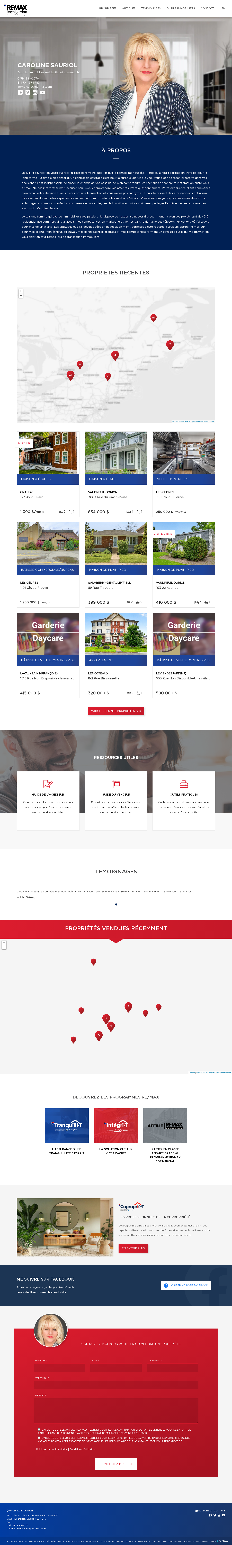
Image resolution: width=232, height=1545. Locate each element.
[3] (128, 1012)
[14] (71, 381)
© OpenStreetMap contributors (201, 421)
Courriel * (155, 1361)
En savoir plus (133, 1248)
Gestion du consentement (197, 1541)
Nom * (95, 1361)
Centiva (222, 1541)
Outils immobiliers (180, 8)
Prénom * (41, 1361)
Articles (128, 8)
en (223, 8)
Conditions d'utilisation (82, 1449)
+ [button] (21, 291)
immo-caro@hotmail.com (34, 86)
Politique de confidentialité (51, 1449)
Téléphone (42, 1378)
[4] (111, 1032)
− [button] (21, 295)
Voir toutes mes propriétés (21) (116, 711)
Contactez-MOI (113, 1464)
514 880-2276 (29, 78)
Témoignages (151, 8)
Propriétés (107, 8)
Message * (41, 1395)
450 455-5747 (30, 82)
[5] (106, 1024)
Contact (207, 8)
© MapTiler (184, 421)
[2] (170, 350)
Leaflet (175, 421)
